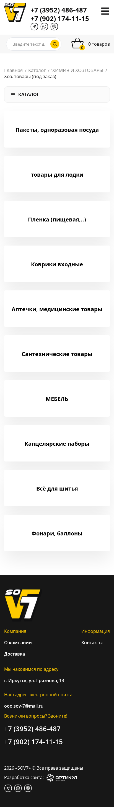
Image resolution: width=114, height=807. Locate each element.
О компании (18, 643)
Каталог (37, 70)
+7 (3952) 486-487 (58, 9)
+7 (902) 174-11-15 (59, 18)
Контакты (92, 643)
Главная (13, 70)
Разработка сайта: (24, 777)
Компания (15, 631)
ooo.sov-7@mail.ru (23, 706)
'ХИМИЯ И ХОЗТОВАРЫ (77, 70)
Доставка (14, 654)
